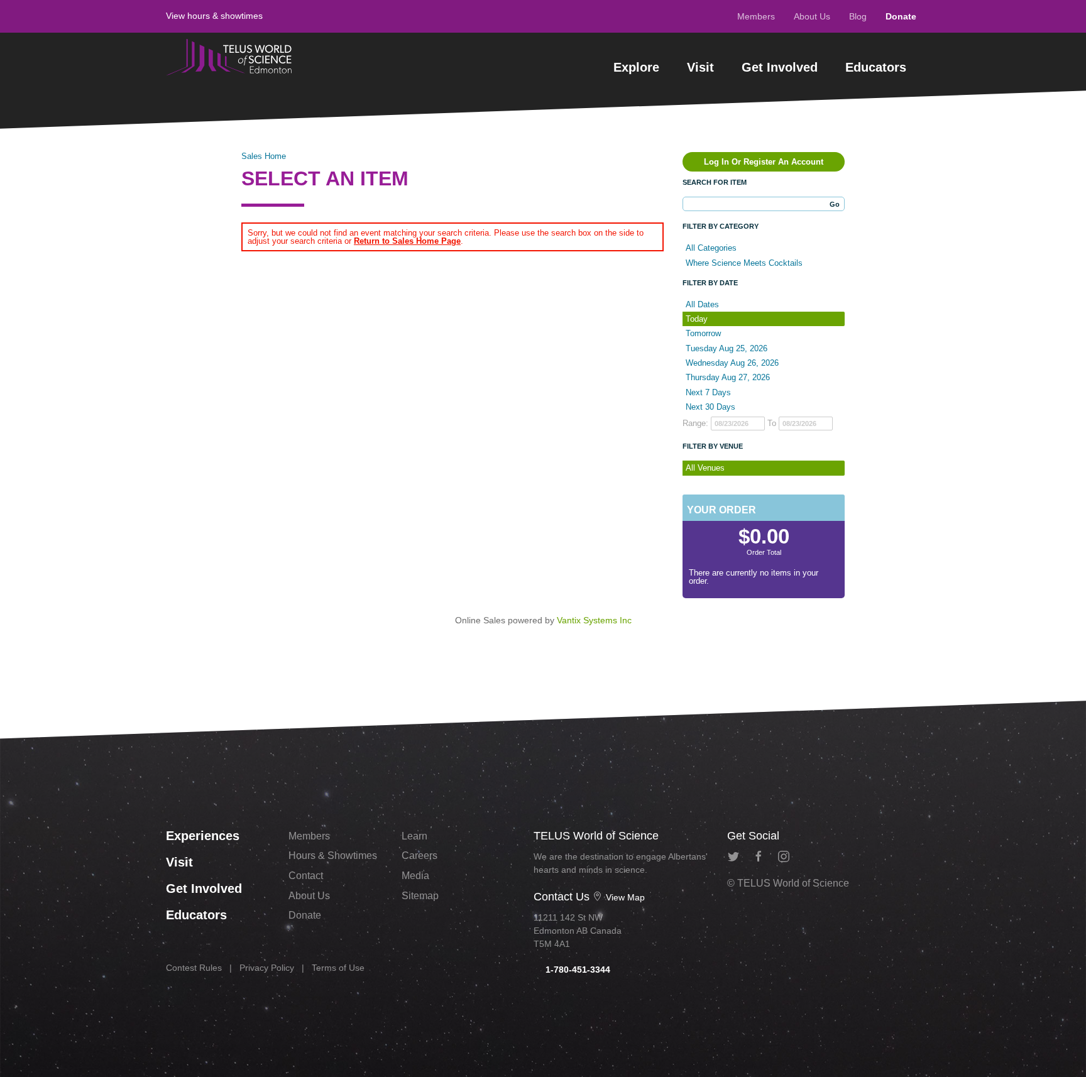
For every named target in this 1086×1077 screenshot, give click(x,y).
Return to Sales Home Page (407, 241)
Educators (875, 67)
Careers (419, 855)
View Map (624, 897)
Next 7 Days (708, 392)
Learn (414, 836)
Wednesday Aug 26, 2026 (732, 363)
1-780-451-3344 (576, 970)
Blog (858, 16)
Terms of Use (338, 968)
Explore (636, 67)
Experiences (202, 836)
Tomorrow (703, 333)
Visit (700, 67)
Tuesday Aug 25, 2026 (726, 348)
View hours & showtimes (214, 16)
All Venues (705, 468)
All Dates (702, 304)
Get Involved (780, 67)
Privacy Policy (266, 968)
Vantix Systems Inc (594, 620)
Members (756, 16)
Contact (305, 875)
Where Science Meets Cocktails (744, 263)
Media (415, 875)
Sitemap (420, 895)
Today (697, 319)
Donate (901, 16)
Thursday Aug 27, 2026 (728, 377)
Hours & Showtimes (332, 855)
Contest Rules (194, 968)
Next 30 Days (710, 407)
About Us (812, 16)
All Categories (711, 248)
